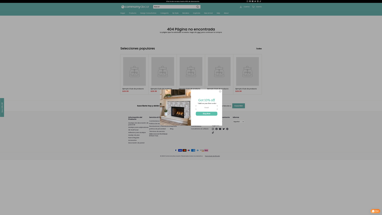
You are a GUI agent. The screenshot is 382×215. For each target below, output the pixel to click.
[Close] (220, 91)
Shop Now (206, 114)
